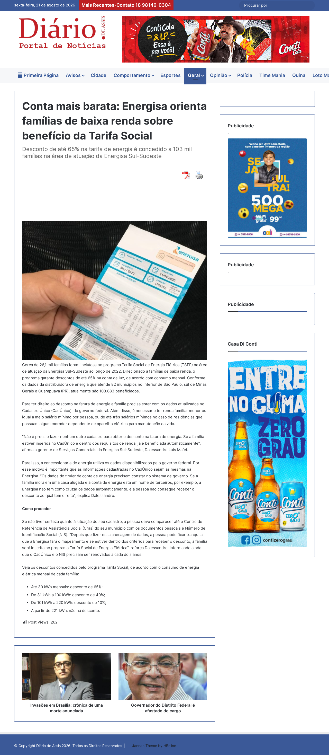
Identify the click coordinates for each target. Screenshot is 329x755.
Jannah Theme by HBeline (154, 745)
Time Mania (272, 75)
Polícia (244, 75)
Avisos (73, 75)
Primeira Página (41, 75)
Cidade (98, 75)
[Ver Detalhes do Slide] (267, 188)
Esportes (170, 75)
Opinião (218, 75)
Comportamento (132, 75)
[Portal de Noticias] (61, 32)
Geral (194, 75)
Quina (298, 75)
